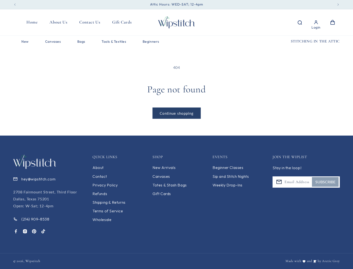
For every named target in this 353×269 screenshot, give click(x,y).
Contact (99, 176)
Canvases (161, 176)
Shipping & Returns (109, 202)
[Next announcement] (338, 4)
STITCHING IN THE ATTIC (315, 41)
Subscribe (325, 181)
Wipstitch (32, 261)
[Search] (299, 22)
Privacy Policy (105, 185)
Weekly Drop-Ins (228, 185)
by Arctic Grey (329, 261)
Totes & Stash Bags (169, 185)
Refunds (99, 193)
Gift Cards (161, 193)
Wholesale (101, 219)
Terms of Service (107, 211)
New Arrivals (164, 167)
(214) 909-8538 (35, 219)
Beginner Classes (228, 167)
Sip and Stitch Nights (231, 176)
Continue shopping (177, 113)
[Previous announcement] (15, 4)
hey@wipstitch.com (38, 179)
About (98, 167)
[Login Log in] (316, 22)
